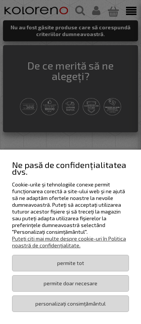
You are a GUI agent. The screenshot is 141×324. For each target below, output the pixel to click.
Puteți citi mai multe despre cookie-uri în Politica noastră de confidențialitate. (69, 241)
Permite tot (70, 263)
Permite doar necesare (70, 283)
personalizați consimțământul (70, 303)
